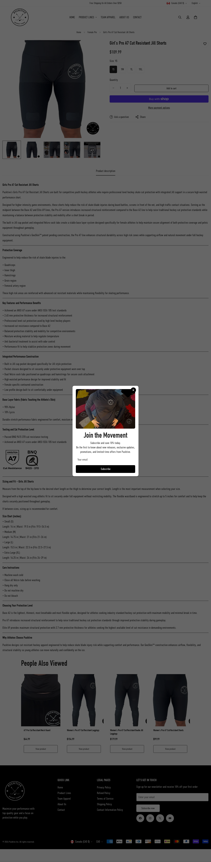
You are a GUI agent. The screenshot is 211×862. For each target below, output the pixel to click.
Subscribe (105, 469)
